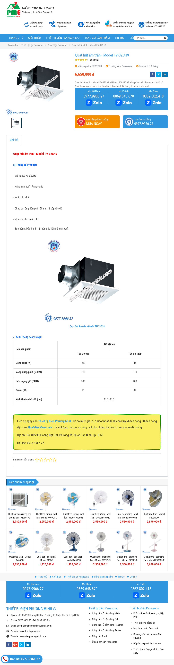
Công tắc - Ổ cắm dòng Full (105, 619)
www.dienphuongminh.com (33, 636)
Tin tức (120, 37)
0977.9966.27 (93, 96)
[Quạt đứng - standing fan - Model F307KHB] (127, 541)
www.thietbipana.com (30, 631)
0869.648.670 (123, 96)
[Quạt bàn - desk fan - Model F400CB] (73, 541)
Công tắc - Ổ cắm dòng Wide (106, 613)
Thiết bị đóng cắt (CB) (144, 622)
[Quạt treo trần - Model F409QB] (19, 541)
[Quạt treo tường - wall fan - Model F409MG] (100, 499)
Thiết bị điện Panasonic (61, 37)
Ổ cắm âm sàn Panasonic (104, 641)
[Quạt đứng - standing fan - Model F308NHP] (154, 541)
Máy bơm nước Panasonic (146, 628)
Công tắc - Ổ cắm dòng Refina (106, 630)
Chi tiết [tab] (14, 140)
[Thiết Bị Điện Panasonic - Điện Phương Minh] (30, 9)
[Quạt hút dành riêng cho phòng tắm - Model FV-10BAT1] (19, 499)
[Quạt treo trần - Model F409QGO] (154, 499)
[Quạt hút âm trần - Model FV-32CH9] (39, 83)
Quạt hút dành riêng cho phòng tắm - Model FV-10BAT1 (19, 518)
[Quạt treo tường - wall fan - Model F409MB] (127, 499)
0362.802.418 (153, 96)
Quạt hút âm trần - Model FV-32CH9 (87, 326)
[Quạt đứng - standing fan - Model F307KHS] (100, 541)
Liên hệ (133, 576)
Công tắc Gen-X (99, 636)
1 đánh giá (93, 59)
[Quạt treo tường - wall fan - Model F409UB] (73, 499)
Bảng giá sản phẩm (97, 37)
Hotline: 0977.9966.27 (24, 659)
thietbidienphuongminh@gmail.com (34, 625)
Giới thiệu (34, 37)
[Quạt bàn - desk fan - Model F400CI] (46, 541)
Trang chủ (16, 37)
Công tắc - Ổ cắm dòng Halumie (107, 624)
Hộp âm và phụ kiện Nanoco (147, 643)
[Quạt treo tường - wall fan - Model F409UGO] (46, 499)
